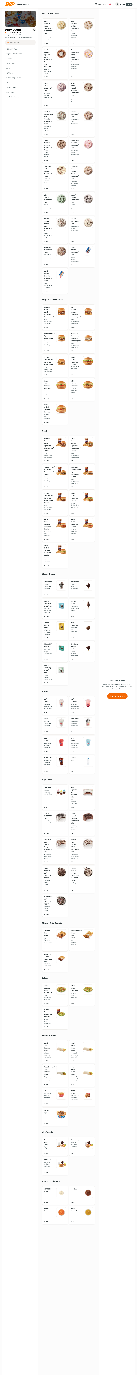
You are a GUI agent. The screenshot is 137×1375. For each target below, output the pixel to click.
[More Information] (34, 29)
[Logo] (11, 4)
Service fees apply (10, 37)
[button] (20, 49)
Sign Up (129, 4)
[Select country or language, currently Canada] (110, 4)
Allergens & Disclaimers (25, 37)
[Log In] (117, 4)
